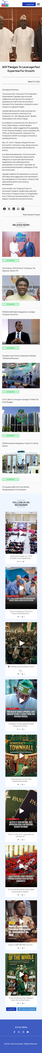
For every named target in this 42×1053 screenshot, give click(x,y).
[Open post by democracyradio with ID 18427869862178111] (21, 533)
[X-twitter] (19, 1032)
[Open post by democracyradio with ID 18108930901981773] (21, 588)
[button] (38, 4)
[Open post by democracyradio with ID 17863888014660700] (21, 756)
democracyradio (20, 514)
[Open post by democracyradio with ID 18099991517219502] (21, 974)
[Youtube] (28, 1032)
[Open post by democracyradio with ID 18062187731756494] (21, 921)
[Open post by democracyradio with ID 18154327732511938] (21, 643)
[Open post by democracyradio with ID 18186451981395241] (21, 811)
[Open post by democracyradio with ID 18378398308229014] (21, 866)
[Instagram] (23, 1032)
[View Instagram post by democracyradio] (35, 551)
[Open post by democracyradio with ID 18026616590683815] (21, 700)
